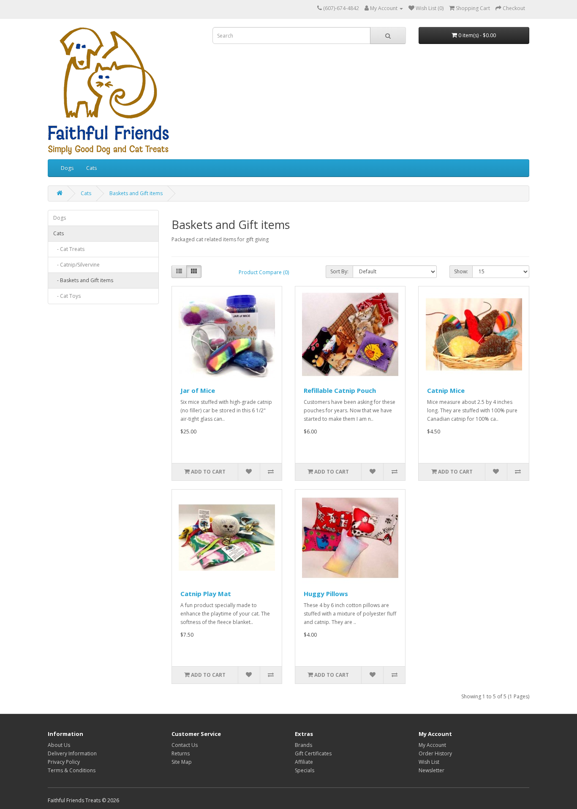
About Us (59, 745)
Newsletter (431, 770)
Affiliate (304, 761)
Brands (303, 745)
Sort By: (339, 271)
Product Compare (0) (264, 272)
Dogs (67, 168)
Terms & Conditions (71, 770)
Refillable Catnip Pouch (340, 390)
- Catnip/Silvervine (76, 264)
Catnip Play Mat (205, 593)
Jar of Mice (197, 390)
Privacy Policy (64, 761)
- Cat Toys (67, 296)
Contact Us (184, 745)
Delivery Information (72, 753)
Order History (435, 753)
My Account (432, 745)
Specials (304, 770)
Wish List (429, 761)
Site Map (181, 761)
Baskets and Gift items (136, 193)
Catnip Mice (446, 390)
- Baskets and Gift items (83, 280)
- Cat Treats (68, 249)
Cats (91, 168)
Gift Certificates (313, 753)
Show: (461, 271)
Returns (180, 753)
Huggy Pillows (326, 593)
